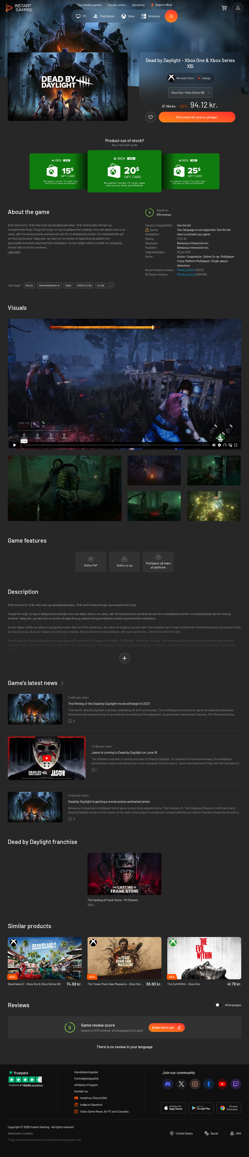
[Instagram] (195, 1084)
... (111, 285)
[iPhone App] (173, 1107)
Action (181, 256)
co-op (100, 285)
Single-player (219, 261)
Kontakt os (81, 1091)
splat (68, 285)
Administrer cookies (20, 1133)
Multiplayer (227, 256)
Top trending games (89, 5)
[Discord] (167, 1084)
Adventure (183, 265)
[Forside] (19, 8)
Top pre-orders (116, 5)
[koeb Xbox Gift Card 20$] (124, 171)
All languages (233, 1005)
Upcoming (138, 5)
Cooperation (194, 256)
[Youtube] (222, 1084)
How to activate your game (193, 234)
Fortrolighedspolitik (86, 1078)
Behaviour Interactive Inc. (193, 243)
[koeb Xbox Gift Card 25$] (188, 171)
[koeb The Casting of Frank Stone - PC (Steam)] (124, 874)
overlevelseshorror (49, 285)
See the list (184, 225)
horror (29, 285)
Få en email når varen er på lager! (197, 117)
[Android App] (201, 1107)
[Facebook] (208, 1084)
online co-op (84, 285)
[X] (181, 1084)
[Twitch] (236, 1084)
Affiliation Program (86, 1085)
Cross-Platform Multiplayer (193, 261)
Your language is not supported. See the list (204, 229)
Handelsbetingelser (86, 1072)
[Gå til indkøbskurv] (224, 8)
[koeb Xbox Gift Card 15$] (61, 171)
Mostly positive (186, 270)
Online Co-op (211, 256)
